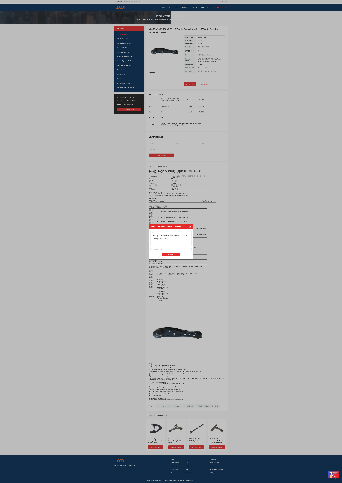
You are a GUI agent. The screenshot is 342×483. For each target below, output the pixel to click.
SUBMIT (171, 254)
